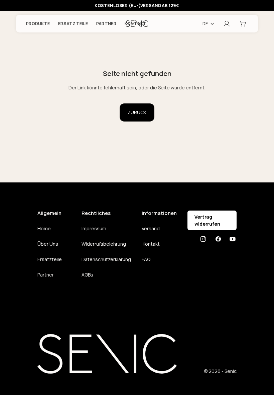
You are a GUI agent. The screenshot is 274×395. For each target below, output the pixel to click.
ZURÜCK (137, 112)
